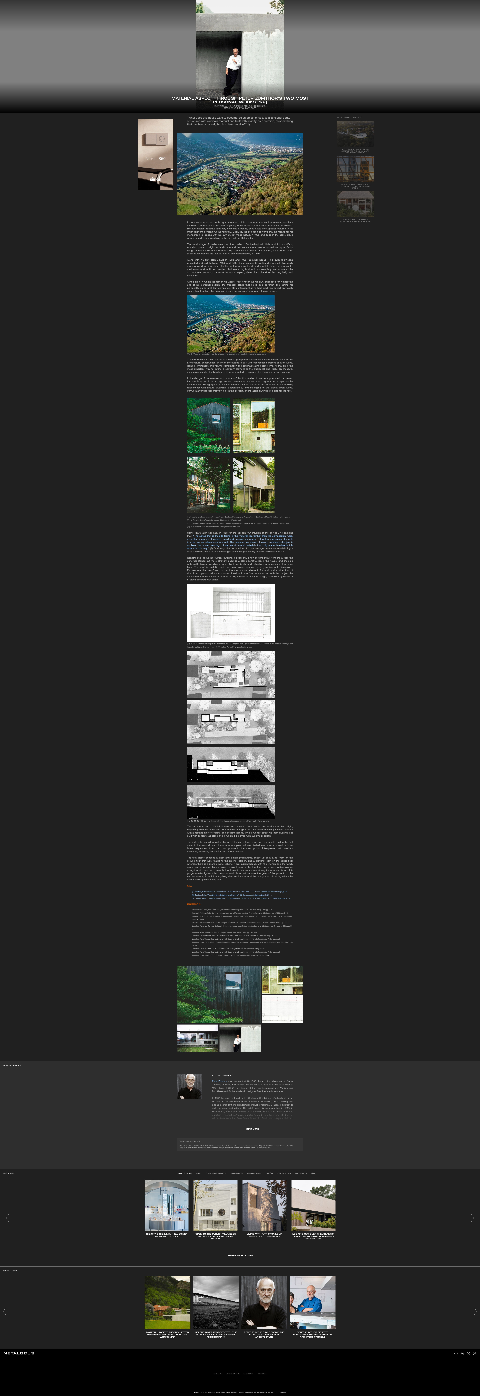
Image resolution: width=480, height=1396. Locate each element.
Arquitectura (185, 1173)
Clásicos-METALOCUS (216, 1173)
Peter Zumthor (222, 1075)
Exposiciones (284, 1173)
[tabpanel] (240, 1218)
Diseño (269, 1173)
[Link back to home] (19, 1353)
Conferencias (254, 1173)
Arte (198, 1173)
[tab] (185, 1173)
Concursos (236, 1173)
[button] (7, 1218)
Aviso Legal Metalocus (235, 1392)
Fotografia (301, 1173)
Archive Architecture (240, 1255)
